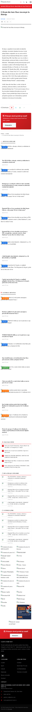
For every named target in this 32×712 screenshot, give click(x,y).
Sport (2, 665)
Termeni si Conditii (22, 672)
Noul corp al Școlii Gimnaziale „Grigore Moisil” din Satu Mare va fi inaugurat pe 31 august (17, 446)
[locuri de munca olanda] (24, 612)
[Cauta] (23, 2)
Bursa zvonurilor (5, 675)
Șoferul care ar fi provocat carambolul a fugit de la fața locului (16, 451)
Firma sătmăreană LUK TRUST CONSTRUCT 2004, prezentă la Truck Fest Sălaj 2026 (17, 466)
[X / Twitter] (5, 21)
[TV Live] (20, 2)
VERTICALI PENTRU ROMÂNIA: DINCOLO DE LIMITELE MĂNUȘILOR (17, 456)
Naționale (3, 672)
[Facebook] (2, 21)
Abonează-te (8, 125)
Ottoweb (10, 709)
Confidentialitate (21, 669)
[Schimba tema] (26, 2)
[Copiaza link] (10, 21)
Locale (3, 19)
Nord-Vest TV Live (22, 665)
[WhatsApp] (7, 21)
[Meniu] (29, 2)
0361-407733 (7, 694)
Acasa (2, 133)
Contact (19, 662)
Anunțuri (3, 678)
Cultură (3, 669)
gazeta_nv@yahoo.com (9, 697)
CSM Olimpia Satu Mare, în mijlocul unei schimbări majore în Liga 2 (17, 461)
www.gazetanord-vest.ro (10, 700)
